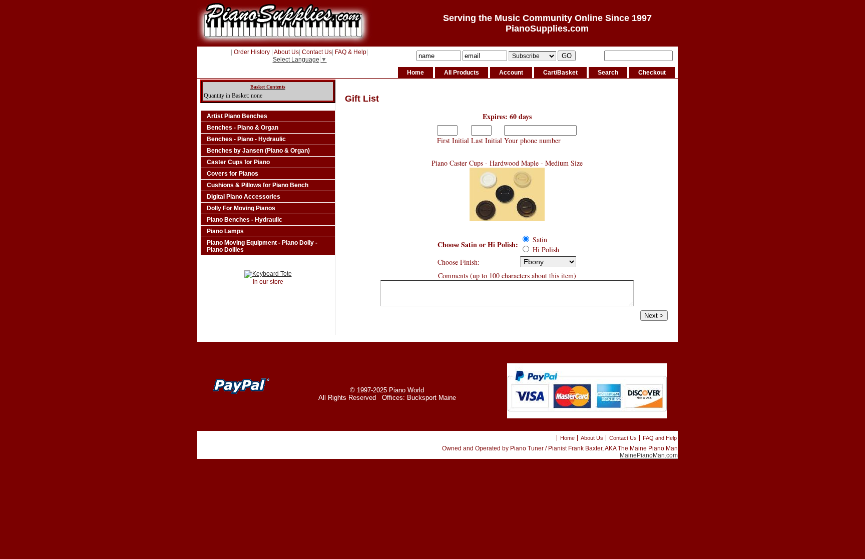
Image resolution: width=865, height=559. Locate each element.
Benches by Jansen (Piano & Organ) (258, 150)
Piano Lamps (225, 231)
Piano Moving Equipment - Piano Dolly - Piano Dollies (262, 246)
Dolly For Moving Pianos (241, 208)
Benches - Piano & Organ (242, 127)
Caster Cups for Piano (238, 162)
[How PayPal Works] (587, 416)
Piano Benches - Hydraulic (244, 219)
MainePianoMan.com (649, 455)
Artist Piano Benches (237, 116)
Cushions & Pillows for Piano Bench (257, 185)
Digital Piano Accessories (243, 196)
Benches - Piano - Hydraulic (246, 139)
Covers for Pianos (232, 173)
